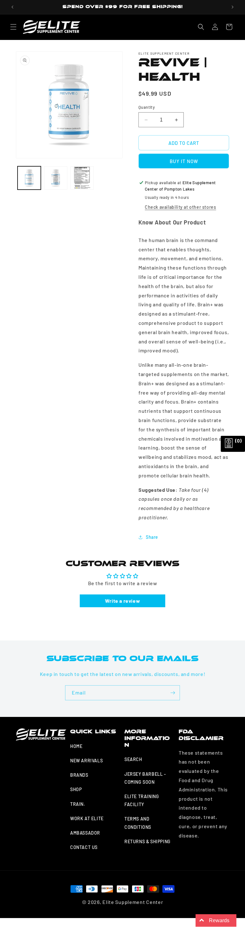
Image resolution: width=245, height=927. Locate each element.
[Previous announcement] (12, 7)
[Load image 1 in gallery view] (29, 178)
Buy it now (184, 161)
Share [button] (152, 537)
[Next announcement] (233, 7)
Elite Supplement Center (132, 902)
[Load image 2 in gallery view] (55, 178)
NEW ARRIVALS (86, 760)
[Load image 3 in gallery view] (82, 178)
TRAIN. (77, 804)
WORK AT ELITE (87, 818)
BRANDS (79, 775)
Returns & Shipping (147, 841)
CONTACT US (84, 847)
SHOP (76, 789)
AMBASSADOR (85, 833)
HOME (76, 746)
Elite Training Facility (141, 800)
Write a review (122, 601)
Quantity (146, 107)
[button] (13, 27)
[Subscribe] (173, 692)
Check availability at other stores (180, 207)
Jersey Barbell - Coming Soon (145, 778)
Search (133, 759)
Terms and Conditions (137, 822)
